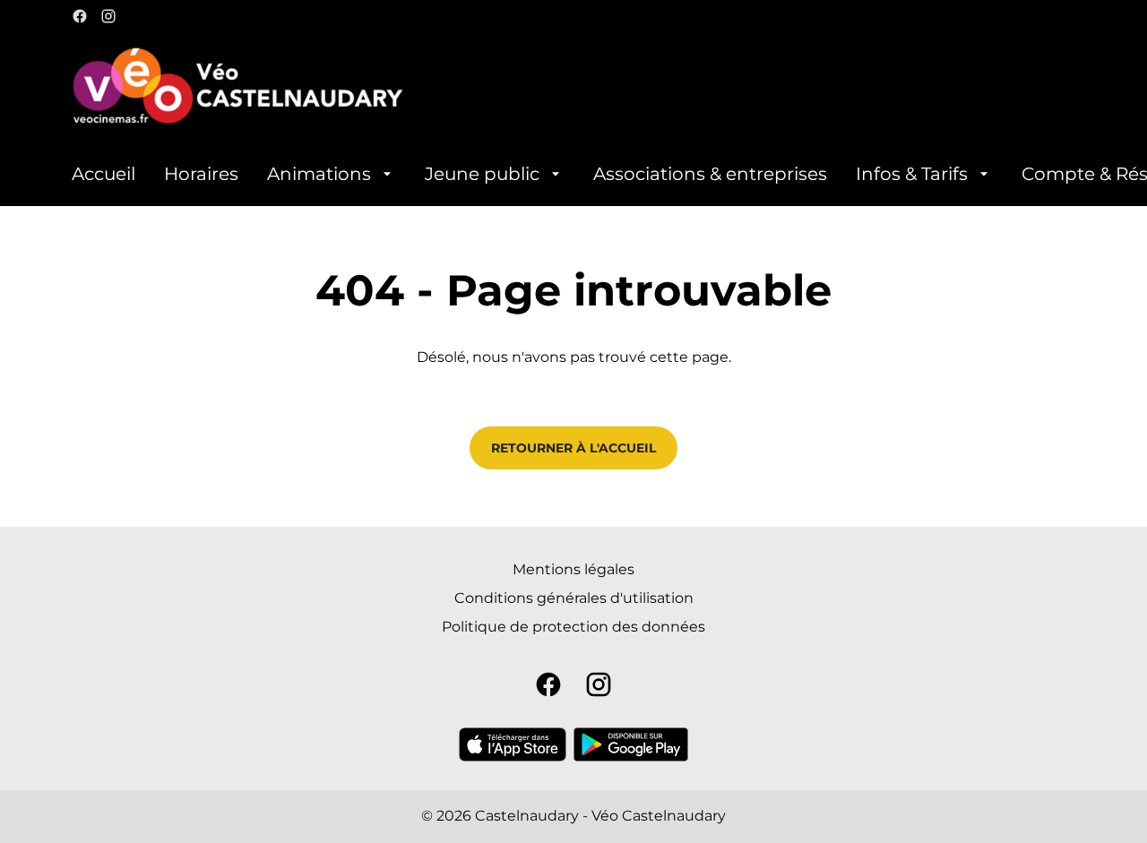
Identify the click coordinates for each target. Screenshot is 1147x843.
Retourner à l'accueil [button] (573, 448)
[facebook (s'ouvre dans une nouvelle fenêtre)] (80, 16)
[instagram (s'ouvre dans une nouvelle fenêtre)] (108, 16)
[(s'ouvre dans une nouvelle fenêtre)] (512, 744)
